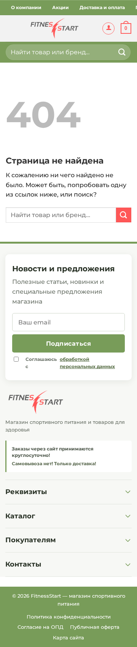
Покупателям (30, 540)
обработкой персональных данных (87, 362)
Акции (60, 7)
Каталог (20, 516)
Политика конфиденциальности (69, 617)
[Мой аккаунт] (108, 28)
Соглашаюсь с (70, 362)
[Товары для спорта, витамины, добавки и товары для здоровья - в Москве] (53, 28)
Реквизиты (26, 492)
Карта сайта (68, 637)
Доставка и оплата (102, 7)
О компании (26, 7)
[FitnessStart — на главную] (68, 402)
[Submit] (122, 52)
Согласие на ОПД (40, 627)
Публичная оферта (94, 627)
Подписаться (68, 343)
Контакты (23, 564)
